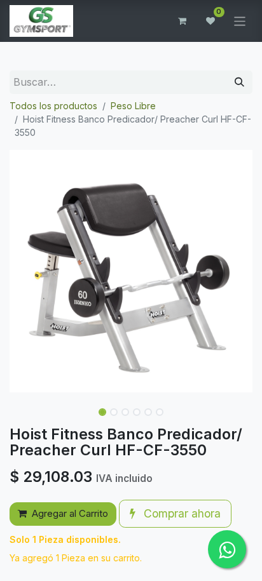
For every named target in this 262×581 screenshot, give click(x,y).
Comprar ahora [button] (181, 513)
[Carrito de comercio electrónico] (182, 21)
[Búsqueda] (239, 82)
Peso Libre (133, 105)
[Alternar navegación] (240, 21)
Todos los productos (53, 105)
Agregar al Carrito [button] (70, 513)
